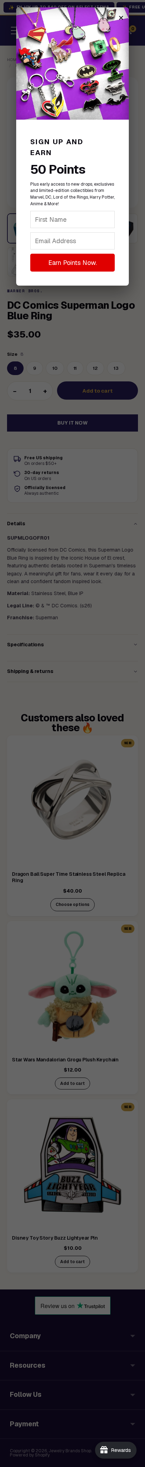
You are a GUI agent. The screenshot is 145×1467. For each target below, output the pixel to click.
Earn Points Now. (72, 263)
